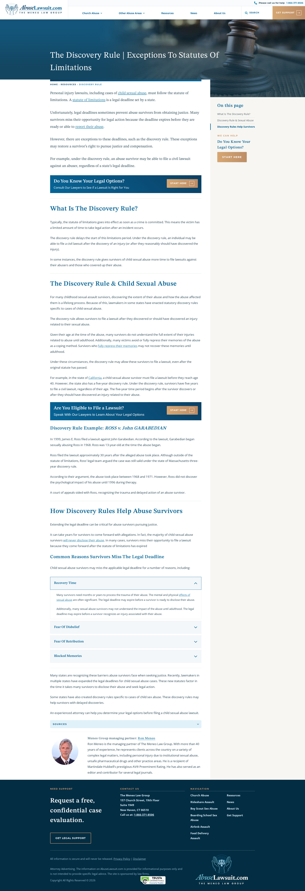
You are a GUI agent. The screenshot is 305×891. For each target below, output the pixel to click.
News (193, 13)
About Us (219, 13)
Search (254, 12)
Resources (167, 13)
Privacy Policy (121, 859)
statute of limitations (89, 100)
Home (54, 84)
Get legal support (70, 838)
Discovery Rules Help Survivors (236, 126)
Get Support (235, 815)
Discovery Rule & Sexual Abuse (235, 120)
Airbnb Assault (200, 826)
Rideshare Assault (202, 802)
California (94, 378)
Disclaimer (139, 859)
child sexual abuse (132, 93)
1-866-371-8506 (294, 3)
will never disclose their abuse (83, 540)
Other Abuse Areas (130, 13)
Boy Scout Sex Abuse (204, 808)
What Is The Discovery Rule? (233, 114)
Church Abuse (90, 13)
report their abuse (89, 127)
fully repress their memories (117, 346)
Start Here (178, 183)
